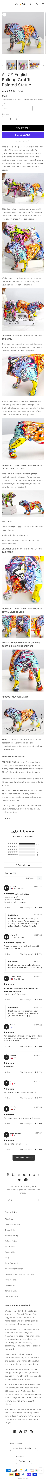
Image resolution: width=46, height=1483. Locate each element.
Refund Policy (11, 1241)
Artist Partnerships (13, 1263)
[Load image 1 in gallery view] (11, 65)
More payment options (23, 141)
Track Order (10, 1230)
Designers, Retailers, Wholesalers (19, 1274)
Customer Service (12, 1224)
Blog (7, 1258)
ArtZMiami (25, 1478)
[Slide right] (43, 65)
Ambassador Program (14, 1269)
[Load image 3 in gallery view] (34, 65)
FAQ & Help (10, 1247)
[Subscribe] (38, 1200)
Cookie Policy (11, 1285)
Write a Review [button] (24, 865)
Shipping (41, 99)
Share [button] (7, 818)
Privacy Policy (11, 1280)
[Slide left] (2, 65)
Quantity (5, 114)
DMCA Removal (11, 1296)
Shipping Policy (11, 1235)
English (22, 1461)
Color (4, 103)
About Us (9, 1219)
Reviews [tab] (8, 873)
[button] (3, 4)
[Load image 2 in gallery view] (23, 65)
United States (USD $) (22, 1448)
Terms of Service (12, 1291)
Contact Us (10, 1252)
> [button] (24, 1158)
